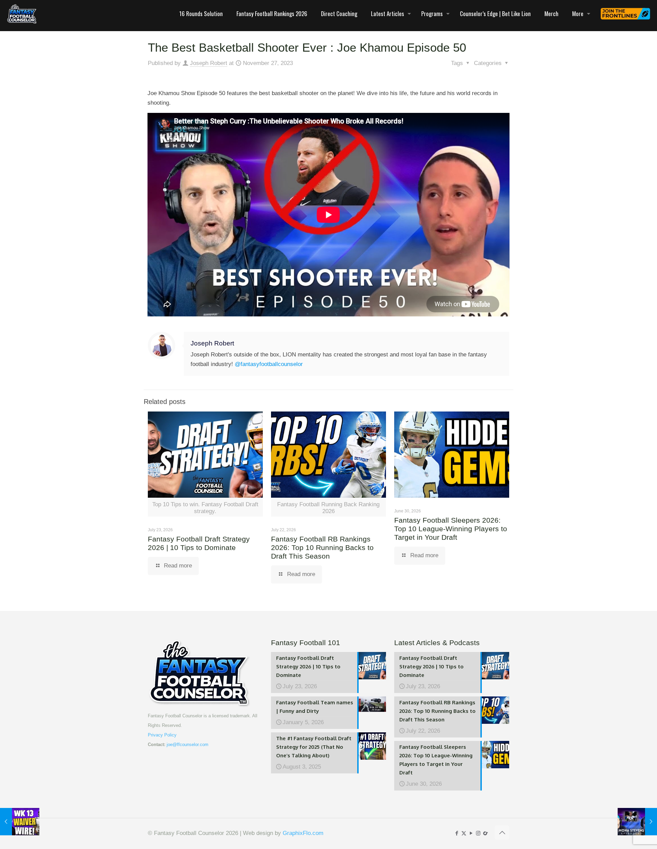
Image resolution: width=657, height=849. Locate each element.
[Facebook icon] (456, 833)
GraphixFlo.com (303, 833)
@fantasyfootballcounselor (269, 364)
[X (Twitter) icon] (463, 833)
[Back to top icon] (502, 832)
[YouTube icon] (471, 833)
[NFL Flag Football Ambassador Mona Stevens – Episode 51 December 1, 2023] (637, 821)
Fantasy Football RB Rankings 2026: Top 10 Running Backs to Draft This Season (322, 547)
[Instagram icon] (478, 833)
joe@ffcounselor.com (187, 744)
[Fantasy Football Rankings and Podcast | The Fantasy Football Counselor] (22, 13)
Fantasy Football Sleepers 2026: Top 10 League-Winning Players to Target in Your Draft (450, 528)
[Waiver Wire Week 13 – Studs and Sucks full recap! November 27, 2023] (19, 821)
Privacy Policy (162, 734)
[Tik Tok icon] (485, 833)
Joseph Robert (208, 63)
